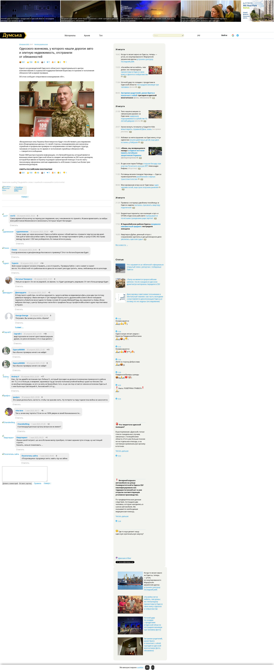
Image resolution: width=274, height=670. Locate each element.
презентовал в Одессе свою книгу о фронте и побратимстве (134, 73)
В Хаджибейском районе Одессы (136, 224)
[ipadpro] (6, 395)
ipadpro (16, 397)
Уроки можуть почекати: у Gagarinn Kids (138, 127)
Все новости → (122, 245)
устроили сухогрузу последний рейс (137, 60)
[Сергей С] (6, 332)
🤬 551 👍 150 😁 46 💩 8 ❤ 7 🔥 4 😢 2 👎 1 (44, 62)
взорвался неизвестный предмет (140, 225)
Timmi (14, 250)
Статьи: (120, 259)
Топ (101, 35)
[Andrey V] (5, 379)
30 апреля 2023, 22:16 (39, 315)
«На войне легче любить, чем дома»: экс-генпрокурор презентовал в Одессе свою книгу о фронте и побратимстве (153, 603)
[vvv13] (5, 216)
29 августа (120, 106)
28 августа (120, 197)
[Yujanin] (5, 263)
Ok (147, 667)
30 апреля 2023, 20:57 (37, 292)
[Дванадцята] (7, 292)
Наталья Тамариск (24, 279)
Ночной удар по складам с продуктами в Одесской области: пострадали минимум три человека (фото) (153, 624)
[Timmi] (5, 248)
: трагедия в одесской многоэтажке (139, 96)
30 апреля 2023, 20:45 (28, 250)
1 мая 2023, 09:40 (47, 456)
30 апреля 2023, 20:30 (39, 231)
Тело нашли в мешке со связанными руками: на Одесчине (131, 113)
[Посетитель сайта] (10, 454)
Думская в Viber (124, 558)
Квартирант (21, 437)
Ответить (14, 225)
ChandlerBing (23, 424)
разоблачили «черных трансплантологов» (138, 177)
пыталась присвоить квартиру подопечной (140, 206)
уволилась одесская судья (132, 239)
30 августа (120, 49)
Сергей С (18, 334)
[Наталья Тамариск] (9, 283)
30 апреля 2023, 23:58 (30, 397)
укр (198, 35)
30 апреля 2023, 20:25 (26, 216)
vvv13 (12, 216)
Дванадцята (20, 292)
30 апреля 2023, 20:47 (29, 263)
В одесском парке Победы (132, 163)
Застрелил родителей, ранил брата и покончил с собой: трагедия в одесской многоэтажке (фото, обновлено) (153, 644)
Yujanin (15, 263)
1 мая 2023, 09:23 (36, 437)
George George (22, 315)
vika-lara (19, 410)
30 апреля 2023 (24, 44)
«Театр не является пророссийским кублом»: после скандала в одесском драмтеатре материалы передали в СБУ (143, 281)
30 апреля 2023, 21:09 (32, 334)
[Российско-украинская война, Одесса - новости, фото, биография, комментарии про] (8, 190)
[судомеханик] (8, 231)
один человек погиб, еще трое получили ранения (140, 186)
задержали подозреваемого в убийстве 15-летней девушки (134, 118)
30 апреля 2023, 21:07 (43, 279)
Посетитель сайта (30, 456)
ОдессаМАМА (19, 349)
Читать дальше (122, 451)
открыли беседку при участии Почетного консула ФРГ (141, 164)
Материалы (70, 35)
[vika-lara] (9, 415)
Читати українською (41, 44)
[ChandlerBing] (8, 422)
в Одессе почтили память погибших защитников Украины (132, 153)
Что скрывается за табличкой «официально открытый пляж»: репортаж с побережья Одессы (145, 267)
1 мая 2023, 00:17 (32, 410)
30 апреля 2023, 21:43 (36, 349)
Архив (87, 35)
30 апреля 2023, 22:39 (30, 376)
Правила (37, 483)
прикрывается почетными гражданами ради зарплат (139, 217)
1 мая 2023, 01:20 (38, 424)
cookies (140, 667)
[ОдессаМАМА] (6, 354)
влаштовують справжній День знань (136, 129)
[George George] (9, 320)
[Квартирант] (8, 437)
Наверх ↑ (25, 197)
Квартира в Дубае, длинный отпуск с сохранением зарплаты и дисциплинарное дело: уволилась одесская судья (204, 20)
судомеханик (22, 231)
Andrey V (15, 376)
